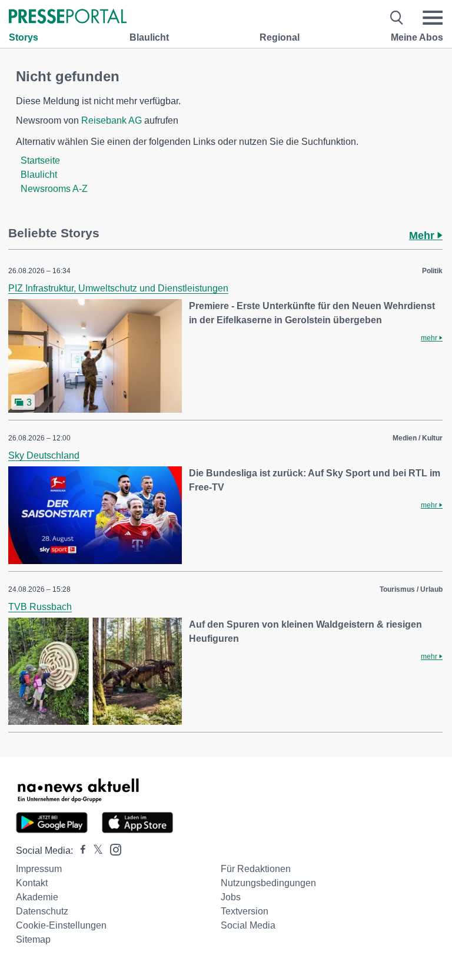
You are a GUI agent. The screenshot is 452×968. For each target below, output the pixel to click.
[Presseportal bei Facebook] (79, 851)
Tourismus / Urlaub (411, 589)
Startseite (40, 160)
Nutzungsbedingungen (268, 883)
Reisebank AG (111, 120)
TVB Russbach (40, 607)
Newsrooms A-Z (54, 189)
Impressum (39, 869)
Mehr (423, 235)
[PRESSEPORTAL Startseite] (68, 17)
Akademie (37, 897)
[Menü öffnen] (432, 17)
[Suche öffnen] (397, 17)
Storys (23, 37)
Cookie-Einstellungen (61, 925)
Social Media (248, 925)
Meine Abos (417, 37)
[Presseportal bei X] (94, 851)
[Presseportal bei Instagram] (112, 849)
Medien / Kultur (418, 438)
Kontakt (32, 883)
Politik (432, 271)
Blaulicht (149, 37)
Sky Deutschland (43, 455)
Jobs (231, 897)
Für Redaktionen (256, 869)
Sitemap (33, 939)
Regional (280, 37)
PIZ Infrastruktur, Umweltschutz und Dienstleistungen (118, 288)
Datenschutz (42, 911)
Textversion (244, 911)
